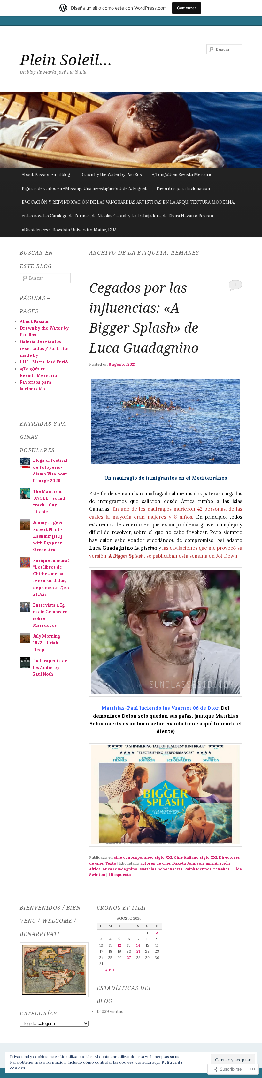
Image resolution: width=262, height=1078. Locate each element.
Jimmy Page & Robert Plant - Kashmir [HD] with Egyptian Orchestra (48, 536)
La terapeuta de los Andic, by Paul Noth (50, 667)
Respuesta (119, 874)
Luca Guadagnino (120, 868)
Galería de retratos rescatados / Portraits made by (44, 348)
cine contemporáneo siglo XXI (143, 857)
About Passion (35, 321)
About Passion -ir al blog (46, 174)
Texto (110, 863)
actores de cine (155, 863)
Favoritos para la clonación (183, 188)
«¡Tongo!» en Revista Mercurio (182, 174)
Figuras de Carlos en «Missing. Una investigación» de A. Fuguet (84, 188)
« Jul (109, 970)
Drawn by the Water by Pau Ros (111, 174)
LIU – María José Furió (44, 362)
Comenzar (186, 7)
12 (119, 945)
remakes (221, 868)
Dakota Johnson (188, 863)
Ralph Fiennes (198, 868)
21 (138, 951)
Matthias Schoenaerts (160, 868)
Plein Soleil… (66, 59)
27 (129, 957)
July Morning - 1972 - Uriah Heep (48, 642)
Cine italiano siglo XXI (195, 857)
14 (138, 945)
